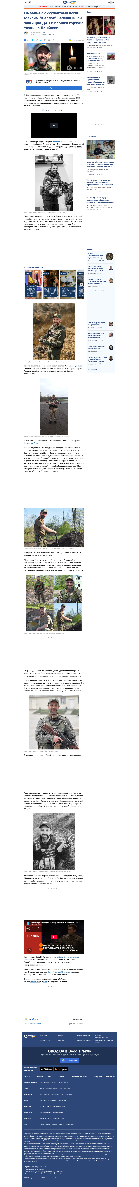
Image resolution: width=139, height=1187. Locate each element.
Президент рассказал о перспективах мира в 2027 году (100, 170)
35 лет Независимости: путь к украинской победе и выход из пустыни (95, 256)
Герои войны (43, 7)
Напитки (49, 1106)
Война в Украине (54, 7)
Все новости (110, 1077)
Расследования (76, 1077)
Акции (61, 1100)
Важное (90, 12)
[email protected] (45, 1173)
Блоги (85, 1077)
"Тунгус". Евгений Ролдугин (58, 972)
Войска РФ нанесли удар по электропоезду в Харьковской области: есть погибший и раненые (100, 200)
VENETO (81, 7)
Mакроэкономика (58, 1112)
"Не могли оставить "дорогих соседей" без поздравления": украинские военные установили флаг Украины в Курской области (100, 182)
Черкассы (67, 1082)
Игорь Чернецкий (92, 340)
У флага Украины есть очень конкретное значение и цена (96, 335)
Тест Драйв (43, 1100)
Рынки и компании (45, 1112)
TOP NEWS (91, 136)
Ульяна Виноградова (35, 32)
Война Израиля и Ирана (69, 7)
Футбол (42, 1088)
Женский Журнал (68, 1124)
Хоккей (55, 1088)
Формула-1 (67, 1088)
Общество (98, 1077)
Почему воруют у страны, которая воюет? (97, 324)
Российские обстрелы (93, 7)
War (44, 32)
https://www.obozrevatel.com (86, 1133)
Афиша (42, 1124)
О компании (43, 1035)
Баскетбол (49, 1088)
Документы (61, 1040)
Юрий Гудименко (75, 366)
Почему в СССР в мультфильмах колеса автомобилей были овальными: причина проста (95, 57)
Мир (49, 1077)
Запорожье (54, 1082)
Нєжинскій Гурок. (32, 443)
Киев (41, 1082)
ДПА (62, 1094)
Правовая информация (83, 1035)
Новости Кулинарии (59, 1106)
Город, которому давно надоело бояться (96, 347)
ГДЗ (41, 1094)
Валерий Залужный (93, 261)
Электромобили (52, 1100)
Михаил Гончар (92, 364)
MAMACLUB (56, 1118)
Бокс (60, 1088)
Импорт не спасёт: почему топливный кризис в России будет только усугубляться (97, 359)
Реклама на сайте (45, 1040)
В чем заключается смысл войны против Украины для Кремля (95, 268)
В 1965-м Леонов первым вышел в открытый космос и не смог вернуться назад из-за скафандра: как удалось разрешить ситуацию (96, 80)
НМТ (70, 1094)
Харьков (46, 1082)
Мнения (90, 249)
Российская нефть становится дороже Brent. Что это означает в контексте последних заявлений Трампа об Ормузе (97, 281)
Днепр (61, 1082)
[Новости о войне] (72, 1024)
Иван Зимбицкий (92, 327)
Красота (54, 1124)
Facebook (57, 141)
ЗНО (66, 1094)
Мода (60, 1124)
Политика (39, 1077)
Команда (60, 1035)
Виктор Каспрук (92, 273)
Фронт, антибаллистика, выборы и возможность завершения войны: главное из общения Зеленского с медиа (100, 164)
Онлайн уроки (55, 1094)
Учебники (46, 1094)
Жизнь (61, 1077)
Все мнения (92, 370)
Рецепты (42, 1106)
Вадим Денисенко (92, 286)
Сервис (66, 1100)
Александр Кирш (92, 351)
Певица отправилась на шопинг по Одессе (100, 45)
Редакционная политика (36, 1023)
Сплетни (47, 1124)
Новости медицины (45, 1118)
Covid (62, 1118)
